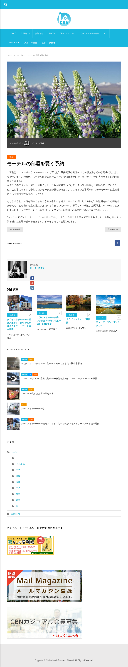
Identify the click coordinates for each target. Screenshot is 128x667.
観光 (23, 55)
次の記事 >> (113, 229)
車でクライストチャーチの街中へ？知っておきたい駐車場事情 (51, 363)
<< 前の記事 (15, 229)
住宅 (18, 469)
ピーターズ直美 (38, 143)
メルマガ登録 (30, 42)
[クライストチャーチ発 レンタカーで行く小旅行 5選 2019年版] (49, 301)
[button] (5, 4)
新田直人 (53, 329)
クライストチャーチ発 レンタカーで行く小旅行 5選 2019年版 (50, 320)
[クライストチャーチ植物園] (78, 303)
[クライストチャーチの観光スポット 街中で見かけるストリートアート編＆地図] (19, 303)
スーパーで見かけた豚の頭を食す (37, 393)
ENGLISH (14, 42)
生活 (31, 359)
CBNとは (25, 33)
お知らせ (39, 33)
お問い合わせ (48, 42)
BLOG (52, 33)
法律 (18, 482)
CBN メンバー (67, 33)
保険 (18, 476)
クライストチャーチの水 (33, 408)
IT (30, 374)
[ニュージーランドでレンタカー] (108, 304)
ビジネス (20, 464)
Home (9, 55)
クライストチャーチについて (93, 33)
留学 (18, 494)
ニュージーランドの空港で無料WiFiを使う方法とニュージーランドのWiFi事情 (59, 378)
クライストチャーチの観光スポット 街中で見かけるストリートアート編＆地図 (60, 423)
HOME (13, 33)
